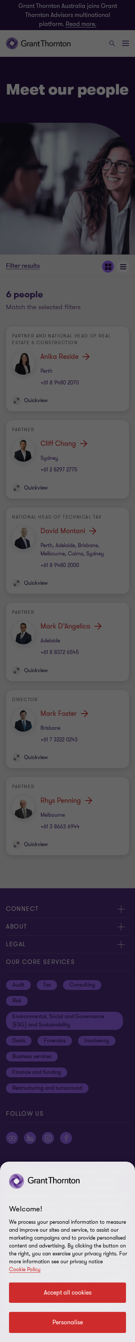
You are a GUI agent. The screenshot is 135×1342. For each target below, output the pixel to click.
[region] (67, 1252)
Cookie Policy (24, 1269)
